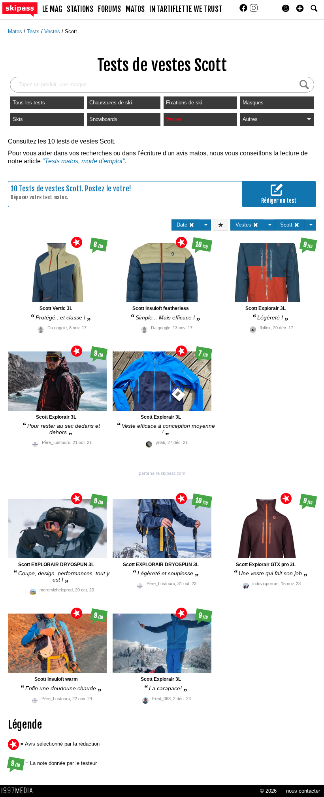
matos (135, 9)
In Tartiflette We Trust (185, 9)
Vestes (53, 31)
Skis (18, 119)
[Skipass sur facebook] (244, 10)
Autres (250, 119)
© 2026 (268, 791)
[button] (300, 8)
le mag (52, 9)
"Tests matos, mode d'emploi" (83, 161)
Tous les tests (29, 103)
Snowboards (103, 119)
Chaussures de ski (110, 103)
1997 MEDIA (19, 790)
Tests (34, 31)
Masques (253, 103)
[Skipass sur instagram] (253, 10)
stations (80, 9)
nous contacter (303, 791)
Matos (16, 31)
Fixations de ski (184, 103)
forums (109, 9)
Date (183, 225)
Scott (71, 31)
